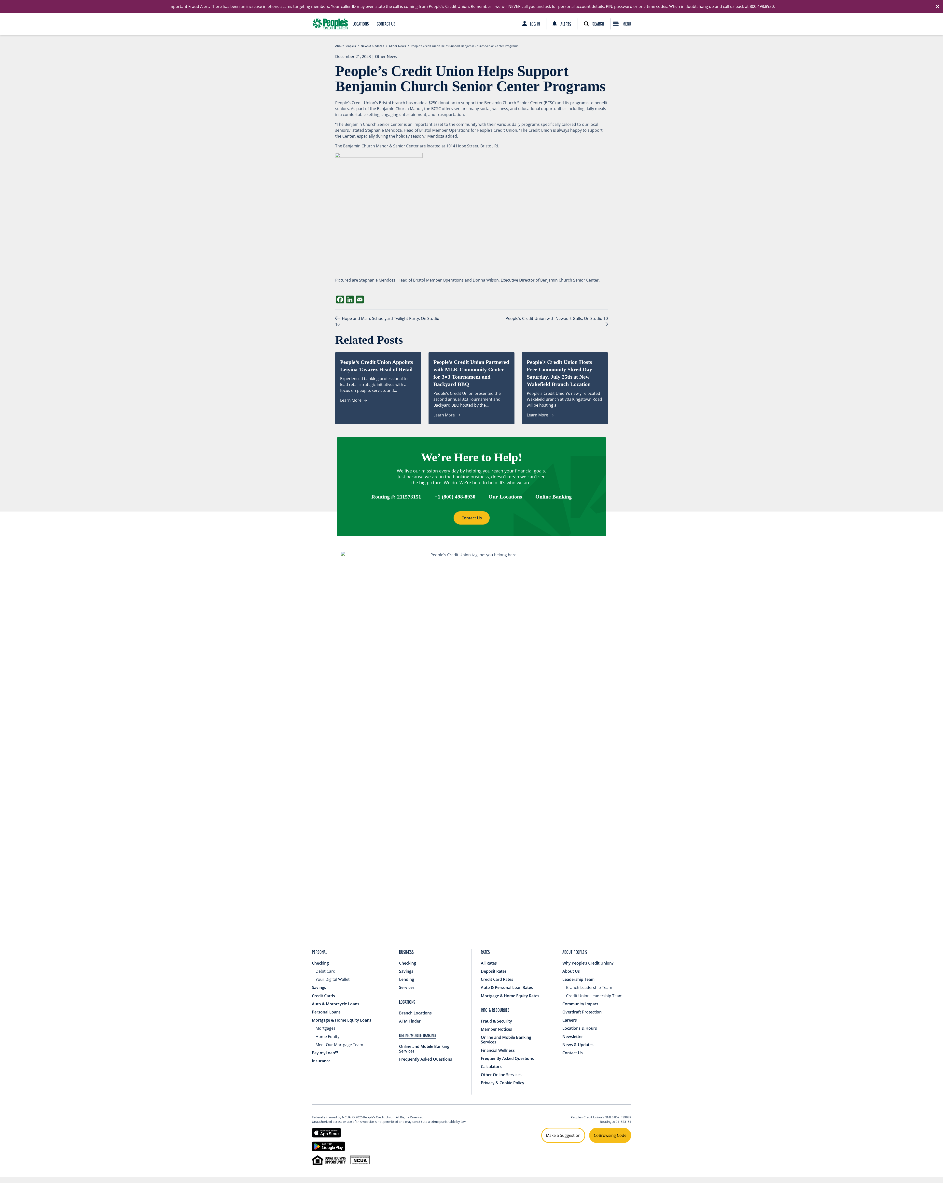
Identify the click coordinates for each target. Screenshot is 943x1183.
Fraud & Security (496, 1021)
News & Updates (578, 1044)
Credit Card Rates (497, 979)
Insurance (321, 1061)
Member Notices (496, 1029)
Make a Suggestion (563, 1135)
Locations (361, 24)
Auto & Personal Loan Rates (507, 987)
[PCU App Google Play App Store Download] (328, 1146)
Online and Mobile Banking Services (424, 1049)
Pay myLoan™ (325, 1052)
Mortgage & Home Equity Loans (341, 1020)
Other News (386, 56)
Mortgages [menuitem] (325, 1028)
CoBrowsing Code (610, 1135)
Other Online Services (501, 1074)
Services (407, 987)
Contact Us (386, 24)
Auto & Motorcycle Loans (335, 1004)
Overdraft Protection (582, 1012)
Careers (569, 1020)
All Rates (489, 963)
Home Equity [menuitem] (327, 1036)
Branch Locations (415, 1013)
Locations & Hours (579, 1028)
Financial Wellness (498, 1050)
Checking (320, 963)
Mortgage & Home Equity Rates (510, 995)
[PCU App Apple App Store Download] (326, 1132)
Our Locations (505, 497)
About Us (571, 971)
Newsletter (572, 1036)
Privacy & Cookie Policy (502, 1082)
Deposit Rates (494, 971)
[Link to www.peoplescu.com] (330, 23)
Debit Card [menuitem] (325, 971)
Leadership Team (578, 979)
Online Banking (553, 497)
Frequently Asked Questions (425, 1059)
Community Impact (580, 1004)
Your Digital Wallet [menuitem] (333, 979)
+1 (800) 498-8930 (454, 497)
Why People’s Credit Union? (587, 963)
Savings (319, 987)
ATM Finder (410, 1021)
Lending (406, 979)
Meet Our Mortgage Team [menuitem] (339, 1044)
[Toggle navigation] (623, 24)
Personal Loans (326, 1012)
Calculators (491, 1066)
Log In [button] (535, 24)
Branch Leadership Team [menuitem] (589, 987)
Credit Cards (323, 995)
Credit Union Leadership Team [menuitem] (594, 995)
